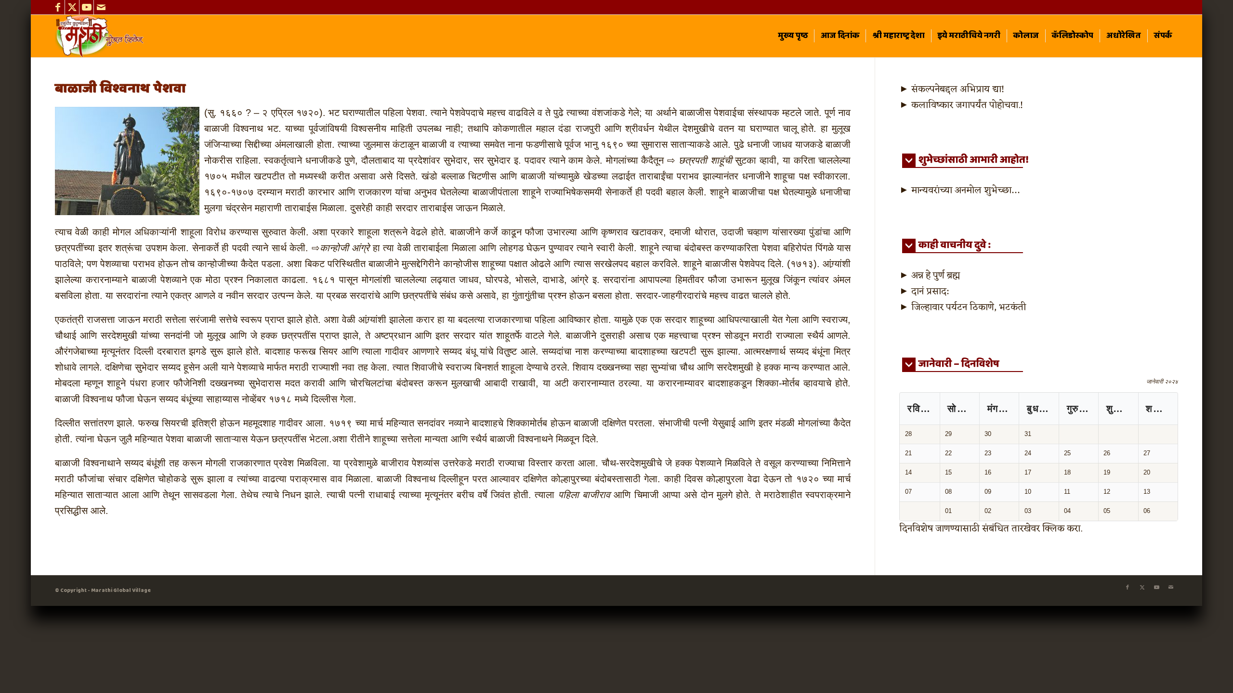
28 (908, 433)
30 (987, 433)
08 (948, 491)
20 (1146, 472)
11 (1067, 491)
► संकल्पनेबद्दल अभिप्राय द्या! (951, 89)
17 (1027, 472)
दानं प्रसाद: (929, 291)
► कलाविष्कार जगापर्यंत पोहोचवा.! (961, 105)
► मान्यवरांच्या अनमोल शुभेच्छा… (959, 190)
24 (1027, 453)
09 (987, 491)
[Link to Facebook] (58, 7)
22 (948, 453)
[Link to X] (72, 7)
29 (948, 433)
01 (948, 510)
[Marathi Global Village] (101, 36)
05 (1106, 510)
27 (1146, 453)
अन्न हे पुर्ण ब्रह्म (935, 275)
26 (1106, 453)
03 (1027, 510)
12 (1106, 491)
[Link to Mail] (101, 7)
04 (1067, 510)
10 (1027, 491)
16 (987, 472)
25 (1067, 453)
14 (908, 472)
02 (987, 510)
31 (1027, 433)
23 (987, 453)
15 (948, 472)
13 (1146, 491)
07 (908, 491)
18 (1067, 472)
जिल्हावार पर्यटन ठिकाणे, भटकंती (968, 307)
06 (1146, 510)
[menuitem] (793, 36)
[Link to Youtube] (86, 7)
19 (1106, 472)
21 (908, 453)
